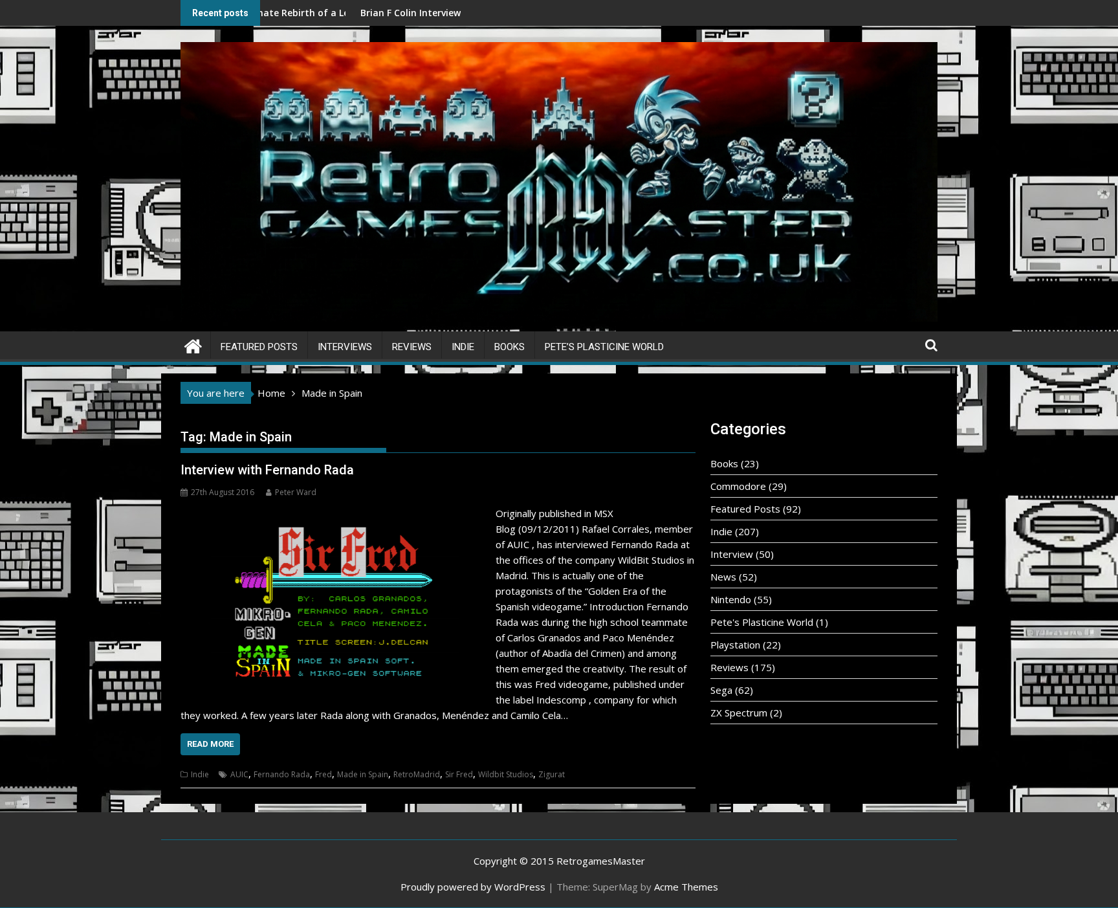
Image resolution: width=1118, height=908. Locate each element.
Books (509, 347)
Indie (463, 347)
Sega (721, 689)
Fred (323, 774)
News (723, 576)
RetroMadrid (416, 774)
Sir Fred (459, 774)
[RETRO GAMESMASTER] (193, 344)
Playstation (735, 644)
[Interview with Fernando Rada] (335, 513)
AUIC (239, 774)
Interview (731, 554)
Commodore (738, 486)
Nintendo (730, 599)
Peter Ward (295, 492)
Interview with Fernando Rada (267, 470)
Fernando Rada (282, 774)
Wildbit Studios (505, 774)
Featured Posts (259, 347)
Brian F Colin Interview (333, 12)
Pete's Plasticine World (761, 621)
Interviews (345, 347)
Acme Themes (686, 886)
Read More (210, 744)
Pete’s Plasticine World (604, 347)
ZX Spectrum (738, 712)
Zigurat (551, 774)
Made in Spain (362, 774)
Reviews (412, 347)
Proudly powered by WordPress (472, 886)
